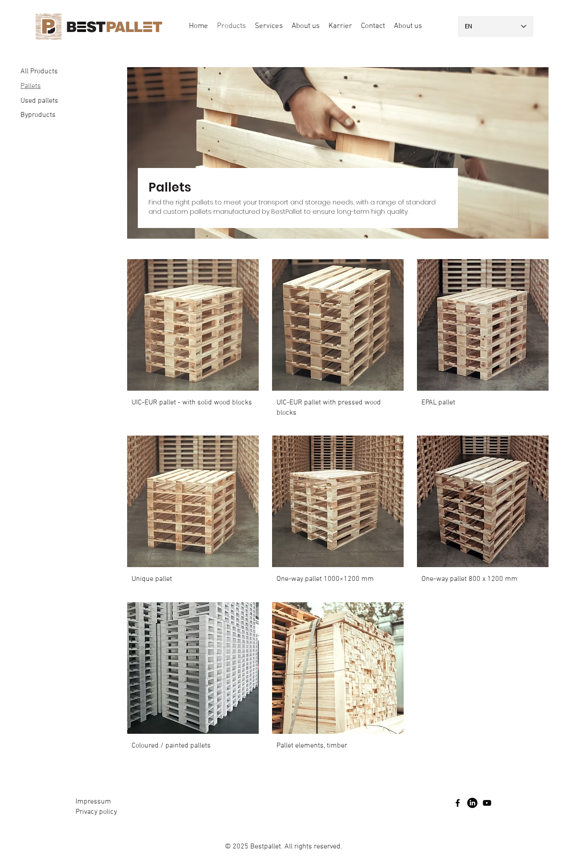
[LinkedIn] (472, 803)
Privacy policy (96, 812)
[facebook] (458, 803)
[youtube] (487, 803)
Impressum (93, 801)
